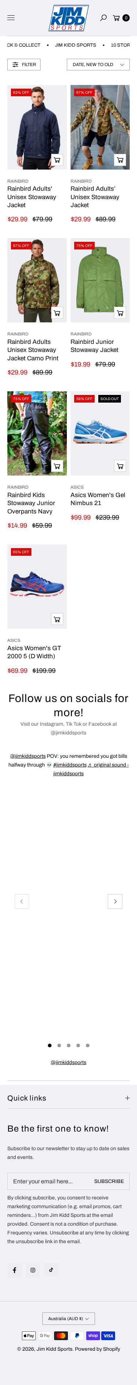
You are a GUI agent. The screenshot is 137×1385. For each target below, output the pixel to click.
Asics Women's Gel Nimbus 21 (98, 499)
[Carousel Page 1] (49, 1045)
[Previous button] (22, 901)
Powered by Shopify (97, 1349)
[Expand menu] (11, 18)
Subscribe (109, 1181)
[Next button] (115, 901)
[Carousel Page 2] (59, 1045)
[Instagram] (33, 1270)
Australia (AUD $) (65, 1318)
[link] (68, 1062)
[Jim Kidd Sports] (68, 18)
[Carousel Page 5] (87, 1045)
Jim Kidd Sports (54, 1349)
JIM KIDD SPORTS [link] (69, 45)
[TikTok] (51, 1269)
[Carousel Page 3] (68, 1045)
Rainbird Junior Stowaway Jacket (94, 345)
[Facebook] (14, 1270)
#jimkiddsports (70, 765)
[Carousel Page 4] (78, 1045)
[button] (103, 18)
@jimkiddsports (28, 756)
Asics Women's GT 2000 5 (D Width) (34, 652)
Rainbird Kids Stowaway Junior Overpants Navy (31, 503)
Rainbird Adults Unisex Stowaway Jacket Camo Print (32, 350)
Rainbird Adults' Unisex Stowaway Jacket (31, 197)
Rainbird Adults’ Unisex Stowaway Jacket (95, 197)
